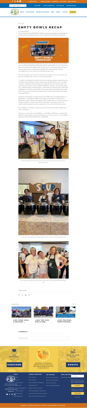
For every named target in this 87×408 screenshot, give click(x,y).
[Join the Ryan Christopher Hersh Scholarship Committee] (65, 312)
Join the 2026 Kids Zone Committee (42, 321)
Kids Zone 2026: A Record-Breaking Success (21, 321)
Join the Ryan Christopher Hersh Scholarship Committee (64, 321)
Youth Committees (23, 290)
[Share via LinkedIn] (25, 295)
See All (73, 304)
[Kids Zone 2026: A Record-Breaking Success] (21, 312)
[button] (22, 12)
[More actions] (68, 23)
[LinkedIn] (20, 1)
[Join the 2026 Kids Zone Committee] (43, 312)
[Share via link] (29, 295)
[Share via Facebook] (19, 295)
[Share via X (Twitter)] (22, 295)
